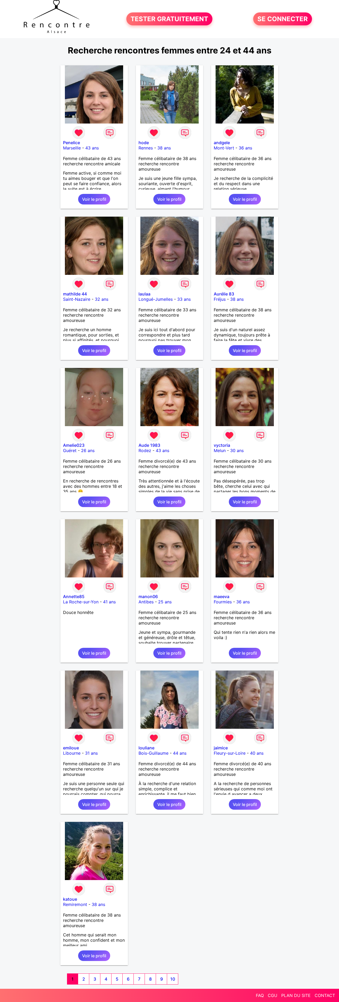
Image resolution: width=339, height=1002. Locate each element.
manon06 (148, 596)
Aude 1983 (149, 445)
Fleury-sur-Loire (230, 753)
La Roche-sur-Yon (81, 601)
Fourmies (223, 601)
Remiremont (75, 904)
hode (144, 142)
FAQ (260, 995)
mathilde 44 (75, 294)
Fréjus (220, 299)
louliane (146, 747)
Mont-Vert (224, 148)
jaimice (221, 747)
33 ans (184, 299)
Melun (220, 450)
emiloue (71, 747)
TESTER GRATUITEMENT (169, 19)
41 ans (109, 601)
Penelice (71, 142)
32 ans (101, 299)
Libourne (72, 753)
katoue (70, 899)
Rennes (146, 148)
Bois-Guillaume (153, 753)
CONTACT (325, 995)
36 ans (245, 148)
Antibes (146, 601)
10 (172, 979)
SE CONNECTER (282, 19)
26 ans (88, 450)
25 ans (165, 601)
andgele (222, 142)
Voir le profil (94, 199)
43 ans (92, 148)
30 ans (237, 450)
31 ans (91, 753)
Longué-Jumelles (156, 299)
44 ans (179, 753)
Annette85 (73, 596)
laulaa (144, 294)
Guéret (70, 450)
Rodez (145, 450)
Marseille (72, 148)
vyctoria (222, 445)
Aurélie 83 (224, 294)
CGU (272, 995)
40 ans (257, 753)
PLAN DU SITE (296, 995)
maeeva (221, 596)
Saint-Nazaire (76, 299)
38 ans (164, 148)
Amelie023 (73, 445)
